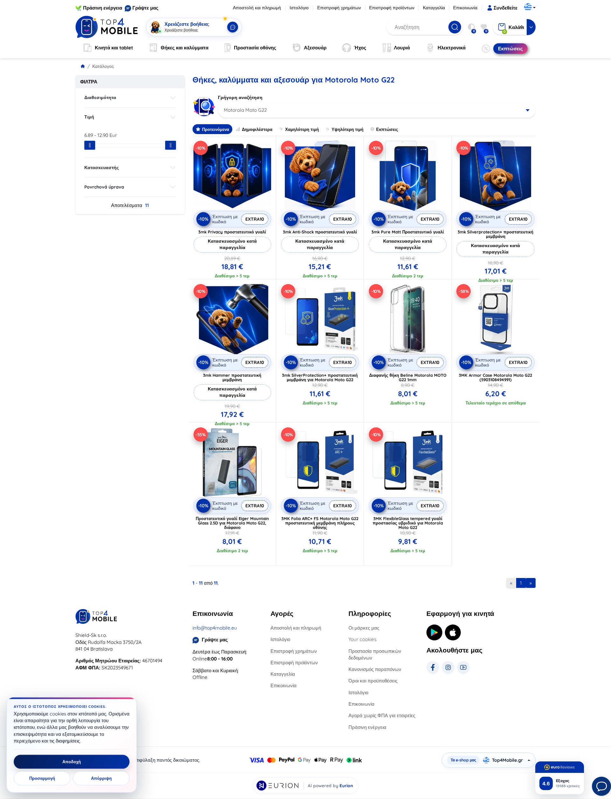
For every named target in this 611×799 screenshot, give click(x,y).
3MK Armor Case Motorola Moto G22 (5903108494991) (495, 377)
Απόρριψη (101, 778)
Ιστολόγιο (299, 8)
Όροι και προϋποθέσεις (372, 681)
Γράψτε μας (145, 8)
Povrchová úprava (104, 187)
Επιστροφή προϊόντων (391, 8)
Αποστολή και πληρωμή (257, 8)
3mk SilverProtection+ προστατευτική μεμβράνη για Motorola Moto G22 (320, 377)
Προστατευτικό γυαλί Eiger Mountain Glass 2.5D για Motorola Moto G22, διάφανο (232, 523)
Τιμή (89, 117)
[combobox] (377, 110)
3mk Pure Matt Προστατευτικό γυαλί (407, 231)
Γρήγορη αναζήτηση (240, 97)
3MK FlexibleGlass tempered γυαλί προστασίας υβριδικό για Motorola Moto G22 (408, 523)
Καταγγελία (434, 8)
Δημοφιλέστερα (257, 129)
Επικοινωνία (465, 8)
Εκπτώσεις (387, 129)
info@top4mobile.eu (215, 628)
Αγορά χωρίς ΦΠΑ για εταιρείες (381, 715)
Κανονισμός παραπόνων (374, 669)
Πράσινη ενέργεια (102, 8)
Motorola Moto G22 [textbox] (245, 110)
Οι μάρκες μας (363, 628)
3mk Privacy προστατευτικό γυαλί (232, 231)
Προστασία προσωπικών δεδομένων (374, 654)
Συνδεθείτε (505, 8)
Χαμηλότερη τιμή (302, 129)
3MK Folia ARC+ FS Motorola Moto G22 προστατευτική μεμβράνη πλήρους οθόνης (319, 523)
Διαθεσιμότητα (100, 97)
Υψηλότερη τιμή (347, 129)
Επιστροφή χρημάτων (339, 8)
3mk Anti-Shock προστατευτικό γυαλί (320, 231)
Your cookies (362, 639)
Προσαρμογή (42, 778)
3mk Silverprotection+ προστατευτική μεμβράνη (495, 234)
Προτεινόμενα (215, 129)
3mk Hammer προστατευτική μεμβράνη (232, 377)
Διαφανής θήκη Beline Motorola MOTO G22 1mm (407, 377)
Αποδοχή (71, 761)
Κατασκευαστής (101, 167)
